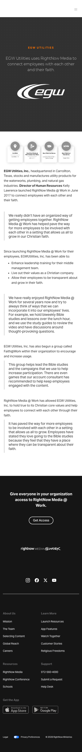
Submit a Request (51, 679)
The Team (9, 629)
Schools (8, 686)
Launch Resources (52, 621)
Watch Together (50, 636)
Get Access (41, 520)
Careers (8, 651)
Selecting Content (14, 636)
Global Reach (11, 643)
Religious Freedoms (53, 651)
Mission (7, 621)
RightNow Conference (16, 679)
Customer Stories (51, 643)
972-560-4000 (49, 672)
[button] (74, 9)
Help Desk (47, 686)
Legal (5, 737)
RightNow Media (13, 672)
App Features (49, 629)
